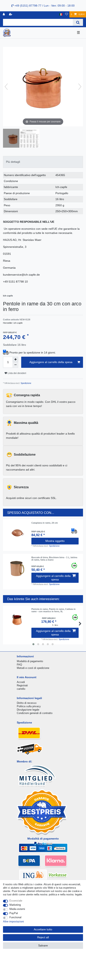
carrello (21, 688)
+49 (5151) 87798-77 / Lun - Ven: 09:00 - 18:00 (44, 5)
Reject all (43, 937)
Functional (15, 917)
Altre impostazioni (13, 921)
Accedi (21, 682)
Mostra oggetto (55, 540)
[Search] (78, 22)
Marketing (15, 904)
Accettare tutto (43, 929)
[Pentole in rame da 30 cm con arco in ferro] (13, 139)
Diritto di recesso (26, 702)
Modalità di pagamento (30, 661)
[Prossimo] (80, 86)
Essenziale (15, 900)
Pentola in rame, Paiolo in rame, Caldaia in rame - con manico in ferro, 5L (53, 610)
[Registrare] (11, 14)
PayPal (13, 913)
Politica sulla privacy (29, 706)
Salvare (43, 945)
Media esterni (17, 908)
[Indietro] (6, 86)
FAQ (19, 664)
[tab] (43, 162)
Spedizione (25, 383)
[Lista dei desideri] (66, 14)
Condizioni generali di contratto (34, 713)
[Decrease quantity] (15, 365)
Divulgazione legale (28, 709)
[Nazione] (61, 14)
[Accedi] (4, 14)
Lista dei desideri (16, 373)
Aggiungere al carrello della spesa (50, 362)
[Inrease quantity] (15, 359)
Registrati (22, 685)
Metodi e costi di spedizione (33, 667)
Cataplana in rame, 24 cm (44, 523)
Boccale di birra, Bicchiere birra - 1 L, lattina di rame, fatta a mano (54, 558)
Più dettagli (13, 161)
